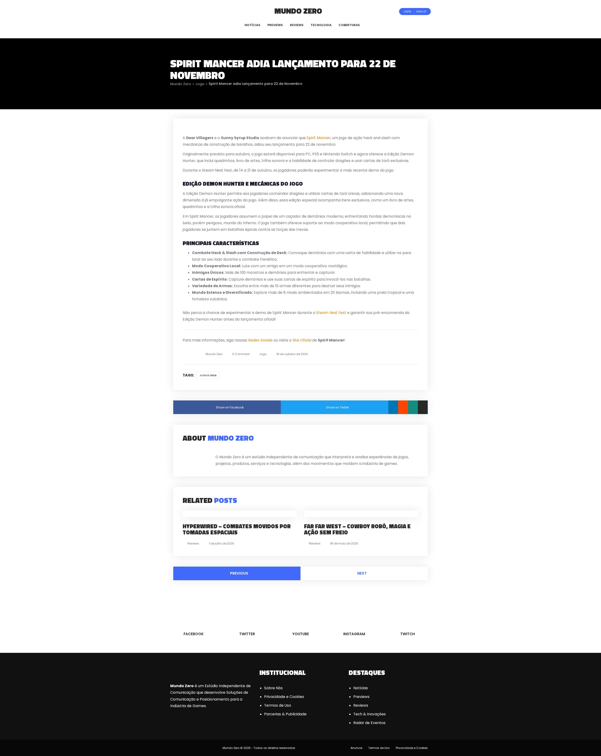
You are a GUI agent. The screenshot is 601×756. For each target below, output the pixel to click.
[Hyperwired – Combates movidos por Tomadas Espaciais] (237, 513)
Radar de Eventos (369, 722)
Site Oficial (302, 340)
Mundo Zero (298, 11)
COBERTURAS (349, 25)
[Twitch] (203, 11)
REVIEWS (297, 25)
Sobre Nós (273, 687)
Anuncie (356, 748)
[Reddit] (403, 407)
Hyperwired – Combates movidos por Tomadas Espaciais (237, 529)
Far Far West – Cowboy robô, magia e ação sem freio (357, 529)
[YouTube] (192, 11)
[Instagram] (198, 11)
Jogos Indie (208, 375)
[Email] (423, 407)
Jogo (199, 84)
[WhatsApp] (413, 407)
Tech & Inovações (369, 714)
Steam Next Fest (331, 312)
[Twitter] (186, 11)
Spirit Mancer (319, 137)
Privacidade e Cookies (284, 696)
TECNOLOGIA (321, 25)
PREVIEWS (275, 25)
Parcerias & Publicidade (285, 714)
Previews (361, 696)
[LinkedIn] (393, 407)
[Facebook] (179, 11)
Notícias (360, 687)
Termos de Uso (277, 705)
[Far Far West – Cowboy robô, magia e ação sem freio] (354, 513)
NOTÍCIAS (252, 25)
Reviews (193, 543)
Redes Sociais (260, 340)
